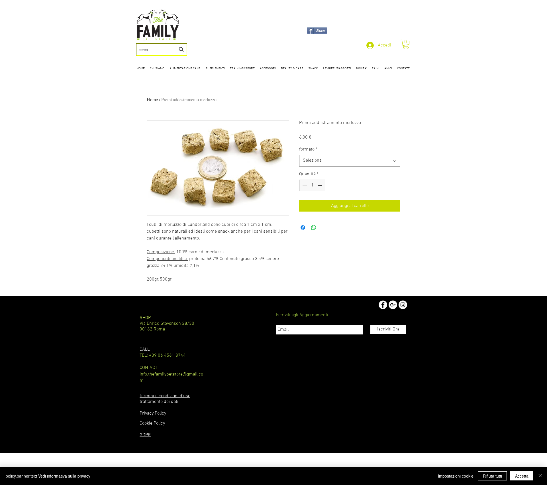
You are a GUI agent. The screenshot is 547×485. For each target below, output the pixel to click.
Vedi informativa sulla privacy (64, 476)
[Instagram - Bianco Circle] (403, 305)
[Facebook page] (383, 305)
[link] (406, 44)
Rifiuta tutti (492, 476)
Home (152, 99)
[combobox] (161, 49)
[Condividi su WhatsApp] (313, 227)
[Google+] (393, 305)
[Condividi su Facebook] (302, 227)
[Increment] (320, 185)
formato (308, 149)
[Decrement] (304, 185)
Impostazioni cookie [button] (455, 476)
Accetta (521, 476)
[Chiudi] (540, 475)
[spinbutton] (312, 185)
